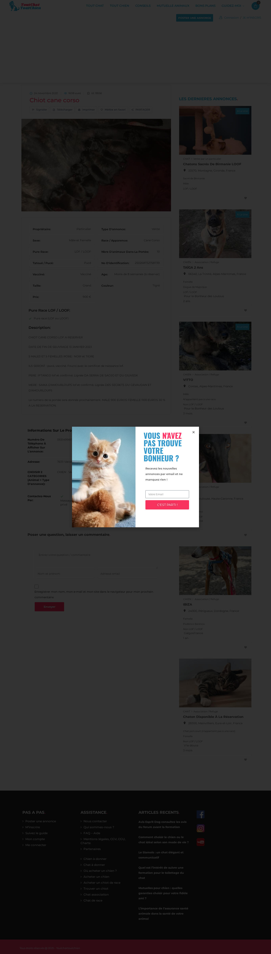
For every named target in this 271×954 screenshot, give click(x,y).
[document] (135, 477)
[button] (193, 432)
